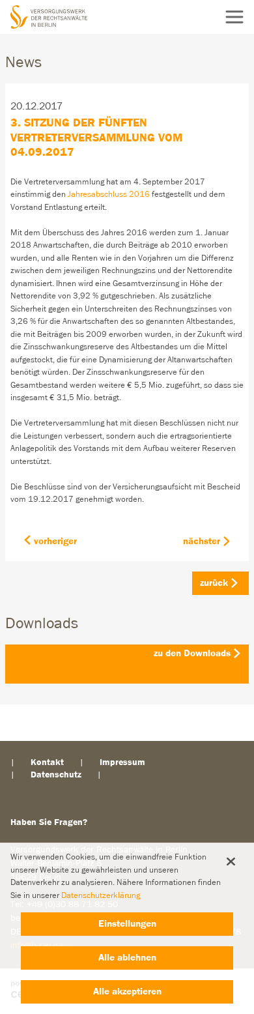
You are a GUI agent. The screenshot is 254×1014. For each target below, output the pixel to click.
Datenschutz (56, 774)
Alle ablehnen (127, 958)
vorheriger (55, 541)
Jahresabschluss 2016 (109, 194)
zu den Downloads (192, 653)
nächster (201, 541)
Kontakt (47, 762)
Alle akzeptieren (127, 991)
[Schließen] (231, 861)
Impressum (122, 762)
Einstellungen (127, 924)
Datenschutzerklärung (100, 895)
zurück (214, 583)
